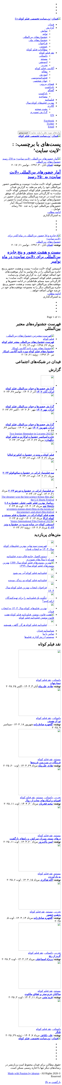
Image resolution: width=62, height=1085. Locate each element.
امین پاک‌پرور (46, 841)
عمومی (43, 46)
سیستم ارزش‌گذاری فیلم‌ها (39, 637)
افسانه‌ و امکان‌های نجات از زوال (43, 800)
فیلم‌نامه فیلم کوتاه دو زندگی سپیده (27, 580)
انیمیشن (43, 62)
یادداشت (49, 87)
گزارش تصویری (38, 112)
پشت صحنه (41, 109)
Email (51, 126)
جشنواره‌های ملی (38, 40)
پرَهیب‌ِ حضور (53, 914)
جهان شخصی (40, 80)
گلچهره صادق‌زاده (43, 724)
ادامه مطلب (54, 212)
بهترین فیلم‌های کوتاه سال (40, 102)
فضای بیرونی (47, 84)
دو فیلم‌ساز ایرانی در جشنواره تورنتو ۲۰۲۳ (31, 490)
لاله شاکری (46, 879)
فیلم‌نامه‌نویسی (39, 77)
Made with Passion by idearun (23, 1073)
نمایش (44, 30)
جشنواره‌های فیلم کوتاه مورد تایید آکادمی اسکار (28, 351)
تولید (44, 33)
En (16, 18)
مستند (44, 59)
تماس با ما (48, 633)
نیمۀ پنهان (55, 683)
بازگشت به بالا (53, 1082)
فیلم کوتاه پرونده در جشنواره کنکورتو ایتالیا (30, 454)
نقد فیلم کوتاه (46, 52)
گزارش (50, 27)
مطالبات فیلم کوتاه (36, 49)
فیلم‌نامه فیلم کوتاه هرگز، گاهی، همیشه (25, 625)
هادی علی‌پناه (45, 686)
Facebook (49, 120)
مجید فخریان (46, 803)
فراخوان (42, 43)
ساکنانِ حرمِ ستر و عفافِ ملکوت (43, 994)
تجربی (44, 65)
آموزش (43, 74)
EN (52, 115)
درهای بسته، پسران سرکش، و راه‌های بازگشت (35, 838)
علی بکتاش (46, 1035)
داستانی (43, 55)
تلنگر (58, 1032)
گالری (50, 106)
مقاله (44, 71)
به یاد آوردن (54, 876)
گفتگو (51, 90)
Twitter (50, 123)
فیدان (51, 24)
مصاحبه (43, 96)
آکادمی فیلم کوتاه (44, 68)
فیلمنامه (49, 99)
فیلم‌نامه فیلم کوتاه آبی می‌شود (30, 573)
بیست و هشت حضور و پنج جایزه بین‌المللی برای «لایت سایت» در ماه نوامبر (31, 256)
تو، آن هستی (54, 721)
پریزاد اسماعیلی (44, 959)
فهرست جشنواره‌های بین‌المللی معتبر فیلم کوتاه (28, 342)
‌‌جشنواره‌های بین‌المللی (35, 37)
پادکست (43, 93)
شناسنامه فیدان (45, 630)
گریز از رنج (55, 956)
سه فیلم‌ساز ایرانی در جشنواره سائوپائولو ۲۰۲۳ (28, 472)
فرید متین (47, 997)
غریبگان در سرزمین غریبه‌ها (45, 762)
